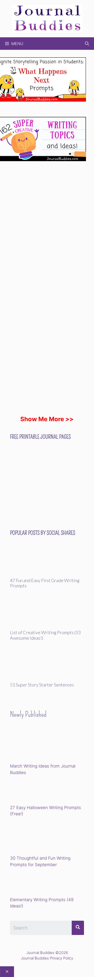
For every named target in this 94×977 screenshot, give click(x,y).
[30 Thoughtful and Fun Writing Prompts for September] (44, 837)
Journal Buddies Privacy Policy (47, 958)
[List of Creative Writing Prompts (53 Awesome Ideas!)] (47, 626)
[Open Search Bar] (87, 43)
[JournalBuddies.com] (47, 18)
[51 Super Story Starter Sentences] (47, 678)
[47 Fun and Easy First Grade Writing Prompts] (47, 574)
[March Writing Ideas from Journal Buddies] (44, 744)
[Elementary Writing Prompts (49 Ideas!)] (35, 883)
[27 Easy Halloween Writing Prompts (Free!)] (35, 791)
